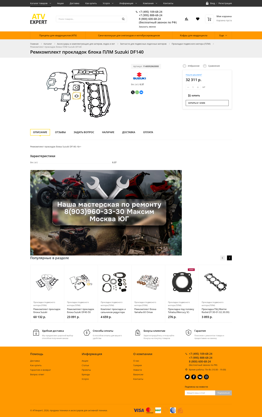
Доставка (74, 3)
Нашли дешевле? (194, 74)
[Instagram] (206, 376)
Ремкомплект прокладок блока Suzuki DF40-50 (80, 311)
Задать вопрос (84, 132)
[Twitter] (187, 376)
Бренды (86, 374)
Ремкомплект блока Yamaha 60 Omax (145, 311)
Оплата (148, 132)
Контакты (168, 3)
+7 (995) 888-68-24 (150, 15)
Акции (60, 3)
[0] (186, 19)
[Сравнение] (60, 269)
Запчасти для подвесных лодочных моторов (143, 43)
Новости (137, 369)
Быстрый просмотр (47, 282)
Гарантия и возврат (40, 369)
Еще (221, 35)
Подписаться (223, 392)
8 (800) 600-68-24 (150, 19)
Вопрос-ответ (37, 374)
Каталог (48, 43)
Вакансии (138, 374)
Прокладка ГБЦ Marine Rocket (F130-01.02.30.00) (215, 311)
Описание (40, 132)
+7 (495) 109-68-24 (150, 12)
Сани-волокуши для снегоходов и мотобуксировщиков (129, 35)
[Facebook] (193, 376)
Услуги (106, 3)
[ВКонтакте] (141, 92)
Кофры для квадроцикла (193, 35)
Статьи (85, 365)
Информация (126, 3)
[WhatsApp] (137, 92)
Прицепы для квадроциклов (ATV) (58, 35)
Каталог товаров (39, 3)
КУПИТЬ (196, 95)
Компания (148, 3)
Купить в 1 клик (196, 103)
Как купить (91, 3)
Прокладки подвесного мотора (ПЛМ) (191, 43)
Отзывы (60, 132)
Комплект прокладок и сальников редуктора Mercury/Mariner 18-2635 (114, 311)
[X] (133, 92)
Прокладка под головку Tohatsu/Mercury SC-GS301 (181, 311)
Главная (34, 43)
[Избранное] (54, 269)
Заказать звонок (147, 26)
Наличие (108, 132)
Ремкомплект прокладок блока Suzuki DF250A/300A (46, 311)
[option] (47, 294)
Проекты (86, 369)
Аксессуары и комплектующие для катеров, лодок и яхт (86, 43)
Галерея (137, 365)
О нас (136, 360)
